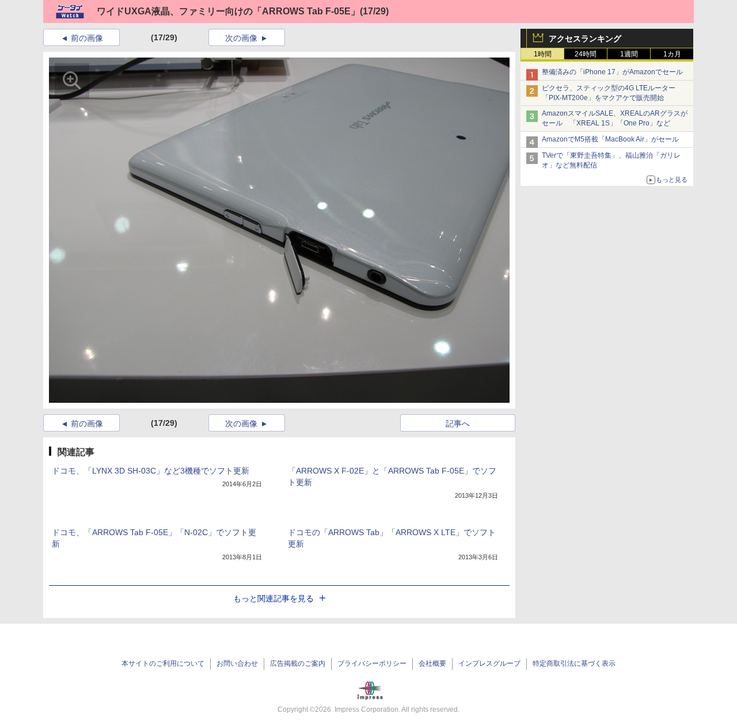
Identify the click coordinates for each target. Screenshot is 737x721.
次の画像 (241, 38)
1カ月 (672, 54)
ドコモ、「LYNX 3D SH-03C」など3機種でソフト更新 (150, 470)
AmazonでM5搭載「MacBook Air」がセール (610, 139)
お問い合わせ (237, 663)
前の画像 (87, 38)
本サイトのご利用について (162, 663)
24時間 (586, 54)
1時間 (543, 54)
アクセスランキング (585, 38)
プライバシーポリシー (372, 663)
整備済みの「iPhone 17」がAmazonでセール (612, 72)
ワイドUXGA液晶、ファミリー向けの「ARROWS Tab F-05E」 (228, 11)
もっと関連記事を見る (273, 598)
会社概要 (432, 663)
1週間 (629, 54)
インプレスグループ (489, 663)
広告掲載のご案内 (297, 663)
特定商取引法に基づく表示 (574, 663)
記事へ (458, 423)
